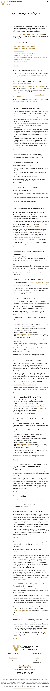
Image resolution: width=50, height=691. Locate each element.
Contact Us (28, 667)
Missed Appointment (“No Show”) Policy (25, 53)
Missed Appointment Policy (27, 244)
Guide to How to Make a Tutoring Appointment (30, 34)
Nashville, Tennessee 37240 (25, 666)
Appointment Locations (20, 61)
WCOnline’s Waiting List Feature (23, 123)
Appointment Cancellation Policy (23, 55)
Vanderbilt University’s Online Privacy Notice (25, 669)
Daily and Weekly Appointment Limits (34, 115)
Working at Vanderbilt (37, 653)
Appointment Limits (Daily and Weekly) (24, 48)
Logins (37, 658)
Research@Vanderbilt (13, 660)
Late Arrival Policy (19, 51)
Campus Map (37, 660)
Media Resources (37, 662)
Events (37, 655)
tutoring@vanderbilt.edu (32, 226)
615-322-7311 (22, 667)
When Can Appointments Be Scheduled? (25, 46)
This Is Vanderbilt (13, 658)
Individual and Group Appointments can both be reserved (28, 86)
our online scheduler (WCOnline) (36, 119)
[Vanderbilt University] (25, 648)
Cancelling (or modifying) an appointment (24, 381)
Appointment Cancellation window (35, 99)
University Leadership (13, 653)
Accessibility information (32, 685)
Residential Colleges (12, 655)
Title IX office (33, 630)
